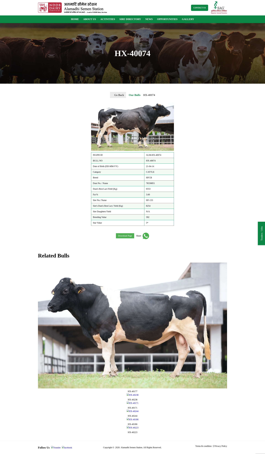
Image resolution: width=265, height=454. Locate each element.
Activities (107, 19)
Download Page (125, 236)
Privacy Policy (220, 446)
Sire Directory (130, 19)
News (149, 19)
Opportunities (167, 19)
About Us (89, 19)
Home (75, 19)
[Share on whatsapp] (145, 236)
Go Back (119, 94)
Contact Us (199, 8)
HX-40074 (149, 94)
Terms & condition (203, 446)
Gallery (188, 19)
